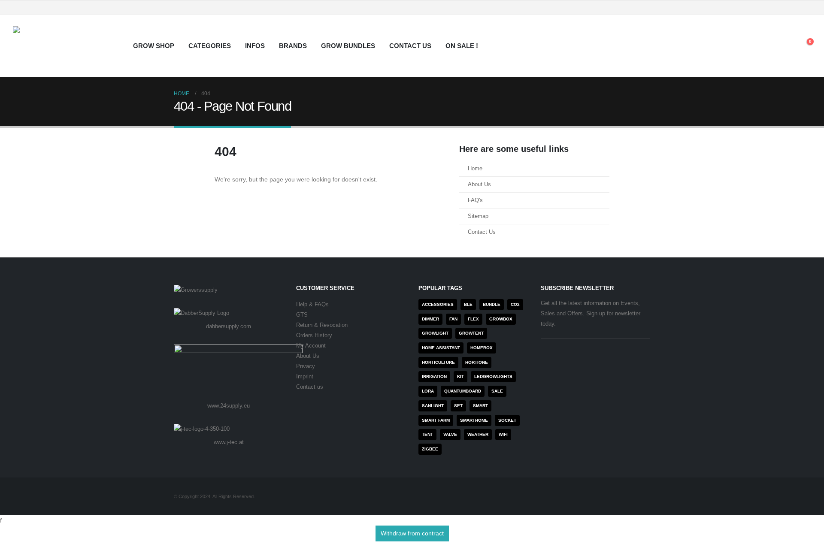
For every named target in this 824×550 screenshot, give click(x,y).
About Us (479, 184)
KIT (460, 376)
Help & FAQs (312, 305)
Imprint (304, 377)
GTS (302, 315)
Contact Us (410, 45)
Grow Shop (153, 45)
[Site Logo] (66, 45)
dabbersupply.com (228, 326)
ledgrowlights (493, 376)
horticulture (438, 362)
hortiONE (476, 362)
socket (507, 420)
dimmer (430, 319)
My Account (311, 346)
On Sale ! (461, 45)
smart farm (436, 420)
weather (477, 434)
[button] (785, 45)
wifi (503, 434)
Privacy (305, 366)
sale (497, 391)
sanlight (433, 405)
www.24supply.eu (228, 405)
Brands (293, 45)
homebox (481, 347)
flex (473, 319)
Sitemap (478, 216)
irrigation (434, 376)
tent (427, 434)
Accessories (438, 304)
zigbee (430, 449)
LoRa (428, 391)
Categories (209, 45)
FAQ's (475, 200)
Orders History (314, 335)
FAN (453, 319)
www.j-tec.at (229, 442)
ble (468, 304)
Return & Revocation (322, 325)
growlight (435, 333)
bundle (491, 304)
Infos (255, 45)
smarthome (474, 420)
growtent (471, 333)
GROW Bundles (348, 45)
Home (475, 169)
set (458, 405)
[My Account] (765, 45)
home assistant (441, 347)
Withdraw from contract (412, 533)
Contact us (309, 387)
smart (480, 405)
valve (450, 434)
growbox (500, 319)
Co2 (515, 304)
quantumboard (462, 391)
